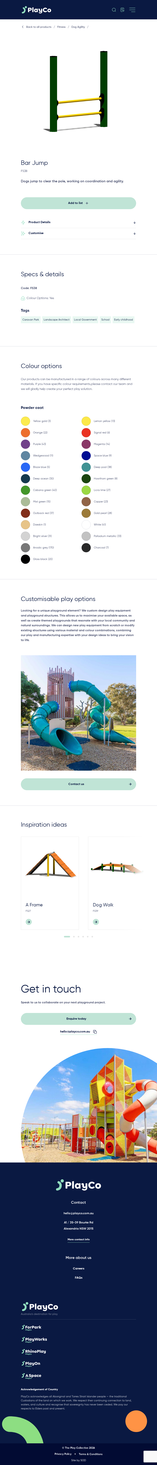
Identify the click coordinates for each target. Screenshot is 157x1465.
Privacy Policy (63, 1454)
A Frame (34, 905)
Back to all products (38, 27)
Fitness (61, 27)
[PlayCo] (37, 9)
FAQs (78, 1277)
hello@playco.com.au (79, 1213)
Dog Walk (103, 905)
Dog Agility (78, 27)
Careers (78, 1268)
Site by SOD (78, 1460)
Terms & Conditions (90, 1454)
